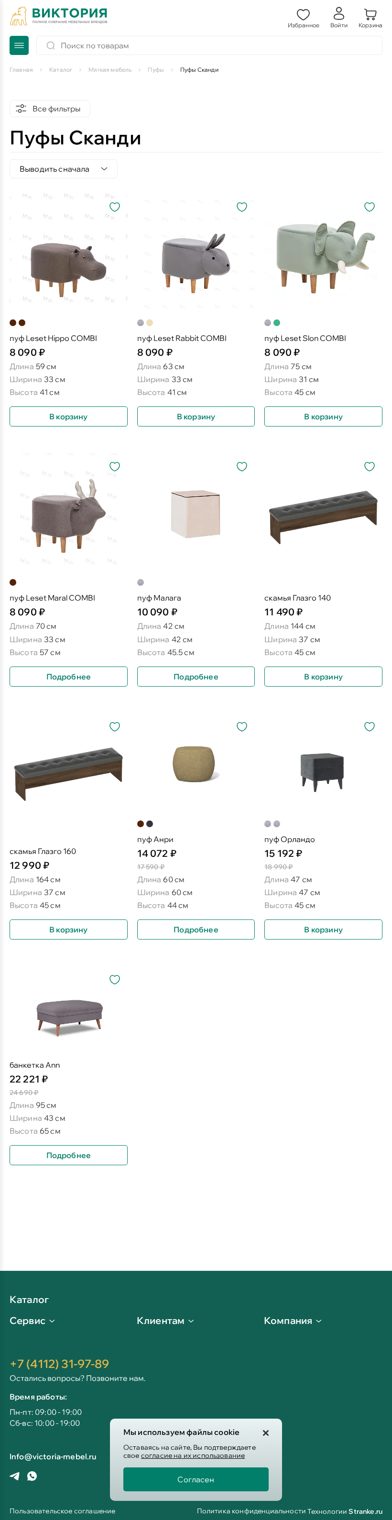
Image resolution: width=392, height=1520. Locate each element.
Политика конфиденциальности (251, 1512)
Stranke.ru (365, 1511)
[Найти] (50, 45)
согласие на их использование (193, 1455)
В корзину (68, 416)
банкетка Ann (35, 1065)
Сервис (27, 1320)
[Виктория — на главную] (59, 17)
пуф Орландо (289, 839)
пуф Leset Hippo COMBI (53, 338)
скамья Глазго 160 (43, 851)
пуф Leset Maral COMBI (52, 597)
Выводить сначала (55, 169)
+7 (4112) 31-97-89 (59, 1363)
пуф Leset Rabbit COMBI (182, 338)
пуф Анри (155, 839)
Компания (288, 1320)
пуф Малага (159, 597)
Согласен (195, 1479)
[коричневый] (13, 322)
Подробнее (68, 676)
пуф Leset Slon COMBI (305, 338)
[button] (303, 17)
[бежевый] (149, 322)
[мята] (276, 322)
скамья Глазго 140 (297, 597)
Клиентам (161, 1320)
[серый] (140, 322)
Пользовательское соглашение (62, 1512)
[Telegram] (15, 1477)
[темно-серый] (149, 823)
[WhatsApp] (32, 1477)
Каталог (29, 1300)
